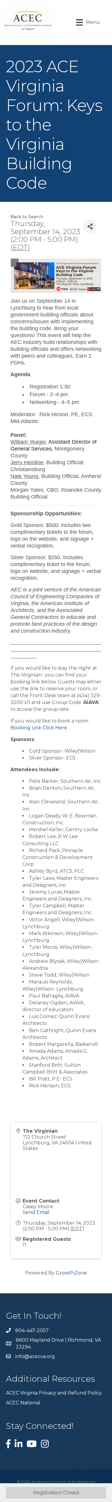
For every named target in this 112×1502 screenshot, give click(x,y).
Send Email (36, 1212)
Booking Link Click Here (38, 728)
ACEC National (23, 1403)
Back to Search (26, 216)
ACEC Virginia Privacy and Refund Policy (54, 1393)
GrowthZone (71, 1273)
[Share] (90, 226)
